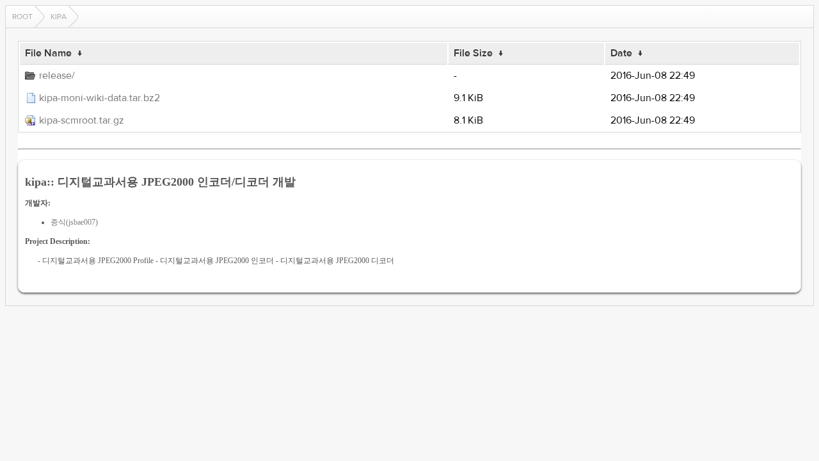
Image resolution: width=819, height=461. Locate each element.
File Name (48, 53)
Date (621, 53)
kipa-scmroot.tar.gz (81, 120)
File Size (473, 53)
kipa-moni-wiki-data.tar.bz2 (99, 98)
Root (22, 17)
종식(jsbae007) (74, 222)
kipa (59, 17)
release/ (57, 75)
